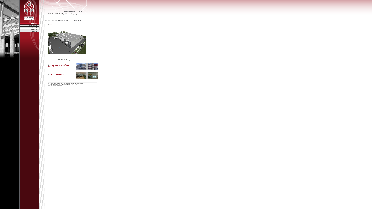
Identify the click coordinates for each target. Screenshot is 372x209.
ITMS (51, 24)
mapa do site (80, 83)
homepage (50, 83)
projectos (68, 83)
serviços (63, 83)
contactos (73, 83)
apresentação (57, 83)
